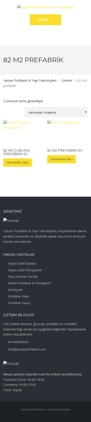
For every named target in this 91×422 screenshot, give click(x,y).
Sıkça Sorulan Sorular (23, 276)
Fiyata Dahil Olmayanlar (25, 270)
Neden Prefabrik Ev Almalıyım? (29, 283)
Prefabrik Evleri (18, 296)
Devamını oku (17, 162)
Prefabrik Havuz (19, 303)
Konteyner (15, 290)
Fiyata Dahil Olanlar (22, 263)
